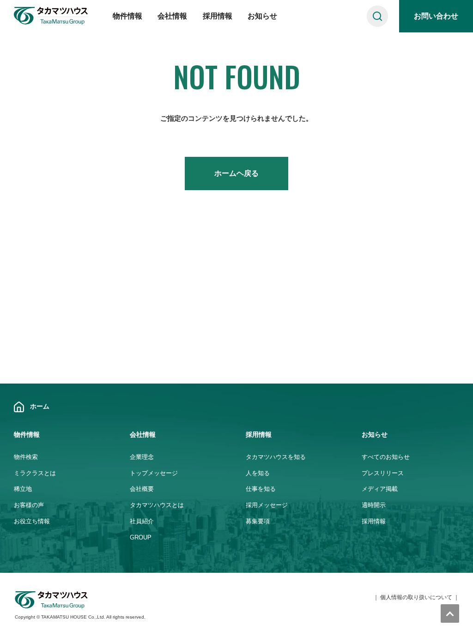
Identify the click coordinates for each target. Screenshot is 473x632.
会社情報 (172, 16)
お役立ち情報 (32, 521)
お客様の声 (29, 505)
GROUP (141, 537)
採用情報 (217, 16)
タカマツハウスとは (157, 505)
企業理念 (142, 456)
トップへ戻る (450, 613)
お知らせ (262, 16)
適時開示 (374, 505)
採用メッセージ (267, 505)
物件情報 (127, 16)
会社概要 (142, 488)
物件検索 (26, 456)
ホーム (39, 406)
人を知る (258, 473)
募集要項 (258, 521)
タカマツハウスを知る (276, 456)
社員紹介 (142, 521)
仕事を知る (261, 488)
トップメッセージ (154, 473)
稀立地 (23, 488)
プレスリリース (383, 473)
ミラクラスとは (35, 473)
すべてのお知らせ (386, 456)
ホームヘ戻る (236, 173)
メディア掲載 (380, 488)
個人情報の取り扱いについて (416, 597)
